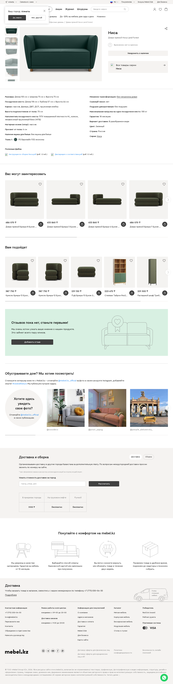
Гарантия (81, 626)
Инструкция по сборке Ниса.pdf (22, 154)
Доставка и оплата (86, 622)
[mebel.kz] (16, 651)
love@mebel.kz (11, 617)
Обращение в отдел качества (17, 631)
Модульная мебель (122, 626)
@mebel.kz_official (67, 381)
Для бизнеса (83, 635)
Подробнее (11, 595)
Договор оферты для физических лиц (94, 650)
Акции (58, 9)
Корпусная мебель (122, 617)
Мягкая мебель (120, 613)
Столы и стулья (120, 631)
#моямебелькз (20, 384)
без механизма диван (127, 97)
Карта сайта (83, 640)
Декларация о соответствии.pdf (68, 154)
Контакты (9, 626)
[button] (155, 9)
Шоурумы (82, 9)
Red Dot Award (149, 613)
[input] (109, 9)
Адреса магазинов (85, 617)
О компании (83, 613)
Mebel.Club (82, 631)
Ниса (99, 136)
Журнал (69, 9)
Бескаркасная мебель (123, 622)
